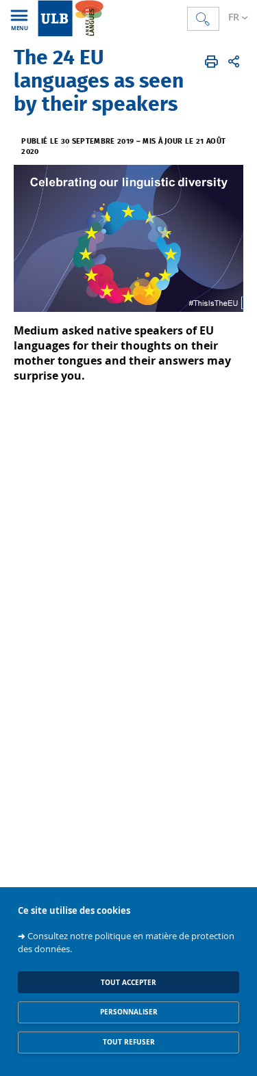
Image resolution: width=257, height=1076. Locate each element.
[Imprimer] (211, 61)
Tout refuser (129, 1042)
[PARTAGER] (233, 61)
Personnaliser (129, 1012)
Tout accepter (128, 982)
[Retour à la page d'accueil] (112, 18)
